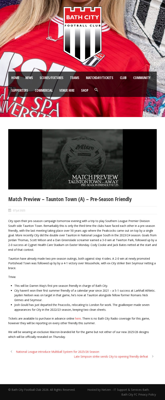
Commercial (44, 90)
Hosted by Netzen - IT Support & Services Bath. (118, 390)
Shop (84, 90)
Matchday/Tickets (99, 77)
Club (123, 77)
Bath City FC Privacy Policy (139, 394)
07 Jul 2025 (19, 210)
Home (15, 77)
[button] (96, 90)
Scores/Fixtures (51, 77)
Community (142, 77)
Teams (74, 77)
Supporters (19, 90)
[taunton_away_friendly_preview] (82, 159)
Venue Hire (66, 90)
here (78, 318)
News (29, 77)
